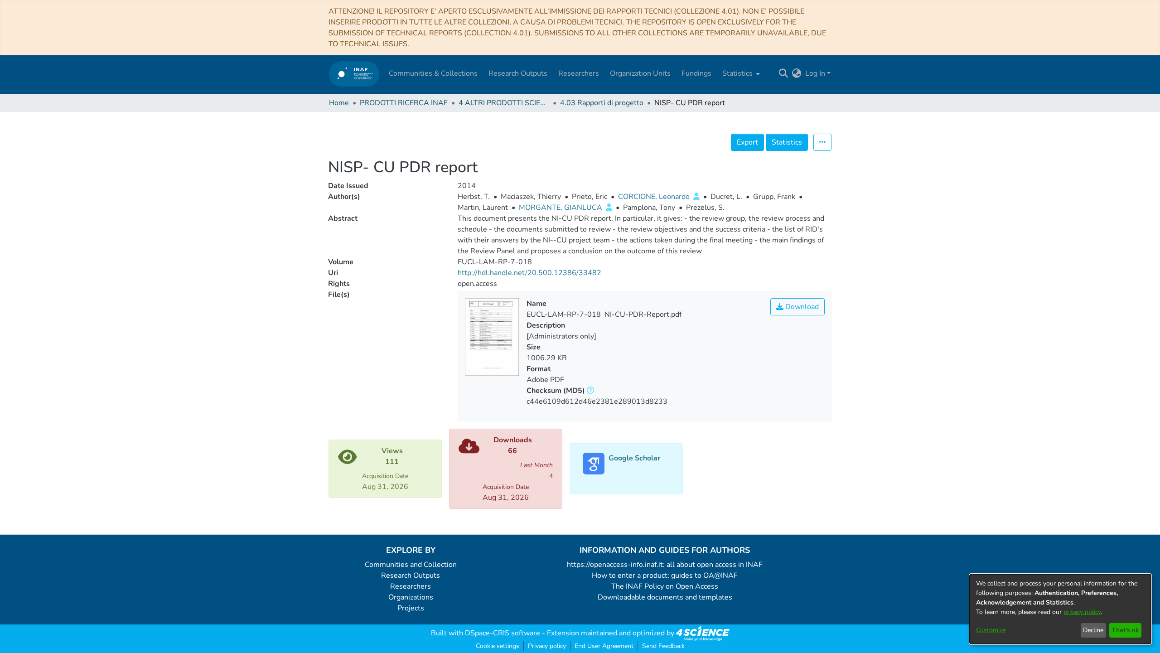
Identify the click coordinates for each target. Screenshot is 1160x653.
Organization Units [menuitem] (640, 73)
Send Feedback (663, 646)
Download (801, 307)
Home (339, 103)
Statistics (787, 142)
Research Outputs (410, 575)
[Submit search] (783, 73)
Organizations (410, 597)
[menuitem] (740, 73)
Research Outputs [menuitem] (517, 73)
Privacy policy (547, 646)
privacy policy (1082, 612)
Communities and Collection (411, 565)
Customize (990, 630)
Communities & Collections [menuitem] (433, 73)
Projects (410, 608)
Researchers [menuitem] (578, 73)
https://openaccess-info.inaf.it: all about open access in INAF (665, 565)
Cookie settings (497, 646)
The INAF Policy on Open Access (664, 586)
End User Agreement (604, 646)
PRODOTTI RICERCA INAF (404, 103)
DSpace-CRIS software (502, 633)
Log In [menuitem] (815, 73)
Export (747, 142)
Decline (1093, 630)
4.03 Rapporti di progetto (601, 103)
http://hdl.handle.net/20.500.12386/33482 (529, 273)
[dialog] (1060, 609)
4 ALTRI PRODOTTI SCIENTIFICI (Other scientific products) (504, 103)
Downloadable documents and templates (665, 597)
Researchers (410, 586)
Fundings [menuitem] (696, 73)
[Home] (354, 73)
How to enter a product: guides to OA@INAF (665, 575)
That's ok (1125, 630)
